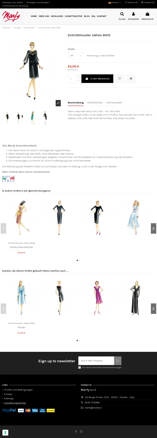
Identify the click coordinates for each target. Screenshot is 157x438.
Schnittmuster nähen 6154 (21, 323)
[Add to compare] (131, 78)
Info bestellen (114, 102)
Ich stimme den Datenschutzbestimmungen (101, 367)
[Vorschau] (36, 211)
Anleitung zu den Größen (12, 2)
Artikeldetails (95, 102)
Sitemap (8, 398)
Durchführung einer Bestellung (15, 6)
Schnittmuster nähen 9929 (21, 243)
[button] (73, 16)
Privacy (8, 394)
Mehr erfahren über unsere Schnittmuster (26, 171)
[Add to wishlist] (119, 78)
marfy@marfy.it (93, 407)
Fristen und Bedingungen (18, 389)
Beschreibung (76, 102)
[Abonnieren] (117, 360)
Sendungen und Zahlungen (38, 2)
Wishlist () (132, 2)
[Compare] (36, 205)
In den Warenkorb (100, 78)
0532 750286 (92, 402)
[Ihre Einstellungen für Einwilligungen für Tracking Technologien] (5, 433)
